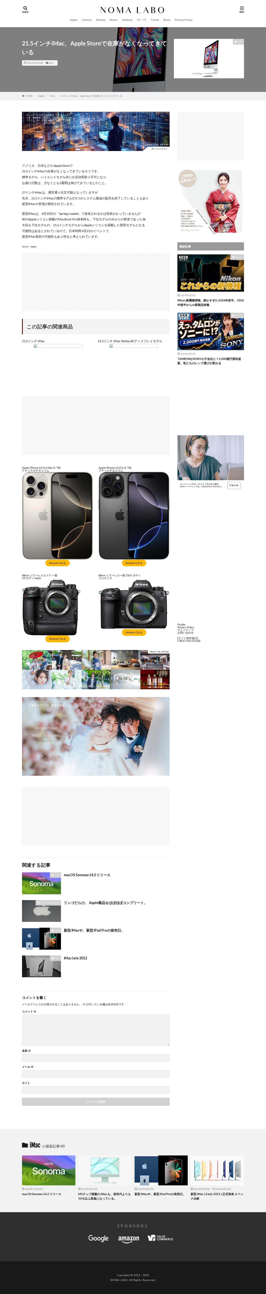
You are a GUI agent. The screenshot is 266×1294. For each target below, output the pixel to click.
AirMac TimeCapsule (50, 902)
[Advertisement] (96, 280)
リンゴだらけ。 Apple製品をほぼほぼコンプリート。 (105, 902)
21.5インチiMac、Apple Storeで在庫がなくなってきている (91, 95)
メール (27, 1066)
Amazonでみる (57, 563)
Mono (113, 19)
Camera (87, 19)
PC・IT (141, 19)
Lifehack (127, 19)
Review (100, 19)
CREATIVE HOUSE (189, 640)
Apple (73, 19)
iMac (51, 62)
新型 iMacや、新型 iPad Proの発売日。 (94, 930)
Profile (181, 624)
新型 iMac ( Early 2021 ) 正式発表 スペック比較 (217, 1196)
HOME (29, 95)
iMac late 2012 (75, 958)
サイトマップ (185, 630)
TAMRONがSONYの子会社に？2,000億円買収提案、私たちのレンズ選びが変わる (209, 361)
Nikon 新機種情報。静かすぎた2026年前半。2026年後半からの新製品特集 (210, 302)
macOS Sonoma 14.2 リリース (87, 875)
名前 (26, 1050)
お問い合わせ (185, 632)
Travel (155, 19)
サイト (26, 1083)
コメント (29, 1011)
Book (166, 19)
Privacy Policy (183, 19)
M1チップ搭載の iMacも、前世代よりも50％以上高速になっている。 (104, 1196)
